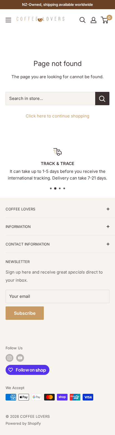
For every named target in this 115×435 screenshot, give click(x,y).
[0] (104, 20)
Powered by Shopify (23, 423)
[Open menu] (8, 20)
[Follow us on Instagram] (9, 358)
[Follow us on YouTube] (20, 358)
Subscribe (24, 313)
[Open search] (83, 20)
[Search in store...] (102, 98)
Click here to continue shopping (57, 116)
